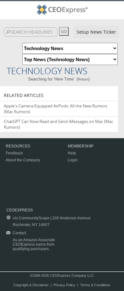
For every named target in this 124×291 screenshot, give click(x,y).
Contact (19, 233)
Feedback (14, 153)
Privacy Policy (64, 285)
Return (83, 79)
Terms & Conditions (95, 285)
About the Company (23, 160)
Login (73, 160)
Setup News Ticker (96, 32)
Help (72, 153)
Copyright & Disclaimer (31, 285)
